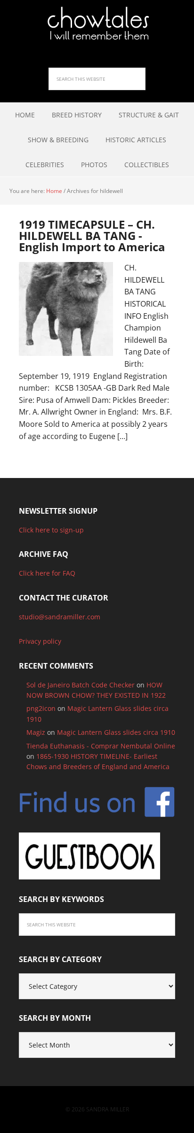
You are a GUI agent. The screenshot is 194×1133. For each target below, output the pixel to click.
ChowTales (97, 23)
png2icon (41, 708)
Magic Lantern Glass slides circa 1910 (116, 732)
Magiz (35, 732)
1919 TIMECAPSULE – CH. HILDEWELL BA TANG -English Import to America (92, 235)
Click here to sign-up (51, 529)
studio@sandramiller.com (59, 616)
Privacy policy (40, 641)
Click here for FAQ (47, 573)
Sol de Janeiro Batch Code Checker (80, 684)
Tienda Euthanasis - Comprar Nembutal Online (100, 745)
